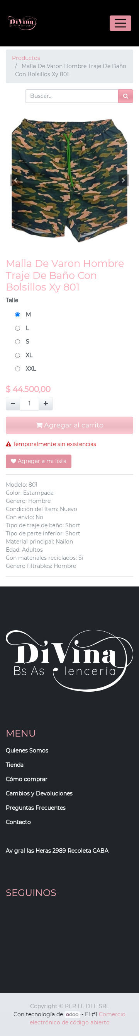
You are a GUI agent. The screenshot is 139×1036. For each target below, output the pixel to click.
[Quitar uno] (13, 403)
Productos (26, 58)
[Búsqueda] (125, 96)
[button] (15, 180)
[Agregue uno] (46, 403)
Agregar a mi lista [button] (41, 461)
